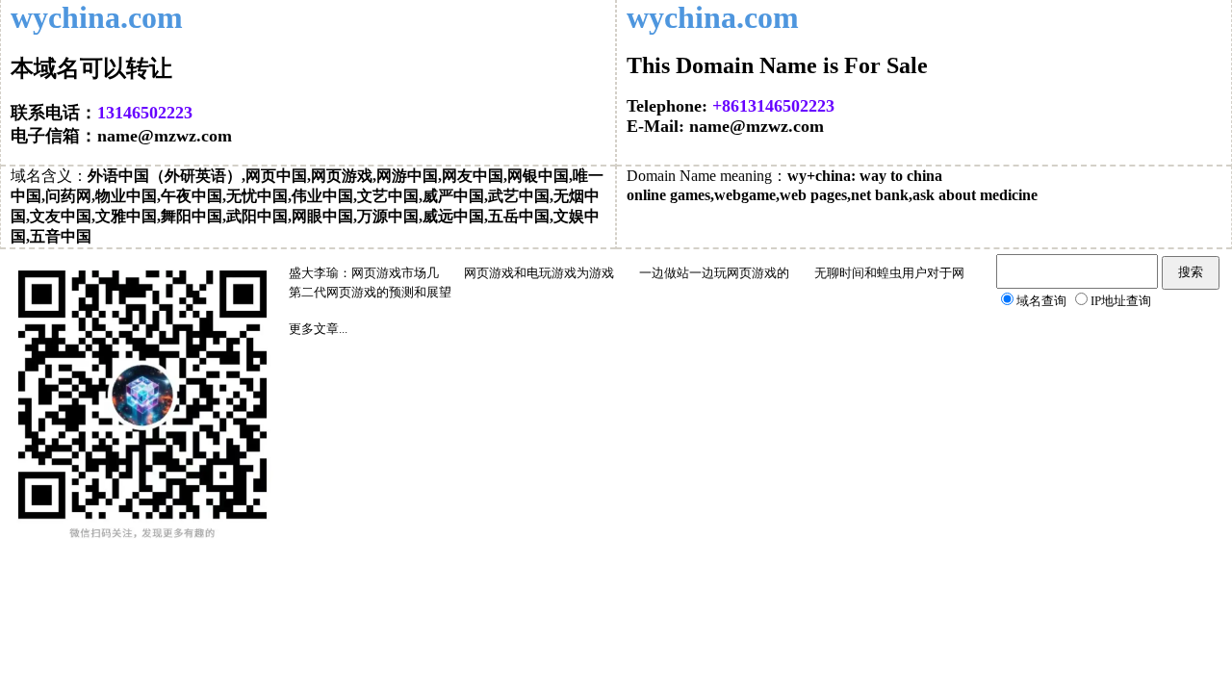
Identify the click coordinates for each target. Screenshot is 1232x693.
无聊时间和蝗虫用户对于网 (889, 273)
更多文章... (318, 328)
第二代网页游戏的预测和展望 (370, 292)
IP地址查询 (1121, 301)
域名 (26, 175)
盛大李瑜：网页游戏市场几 (364, 273)
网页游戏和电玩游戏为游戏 (539, 273)
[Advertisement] (871, 461)
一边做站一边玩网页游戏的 (714, 273)
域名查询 (1041, 301)
